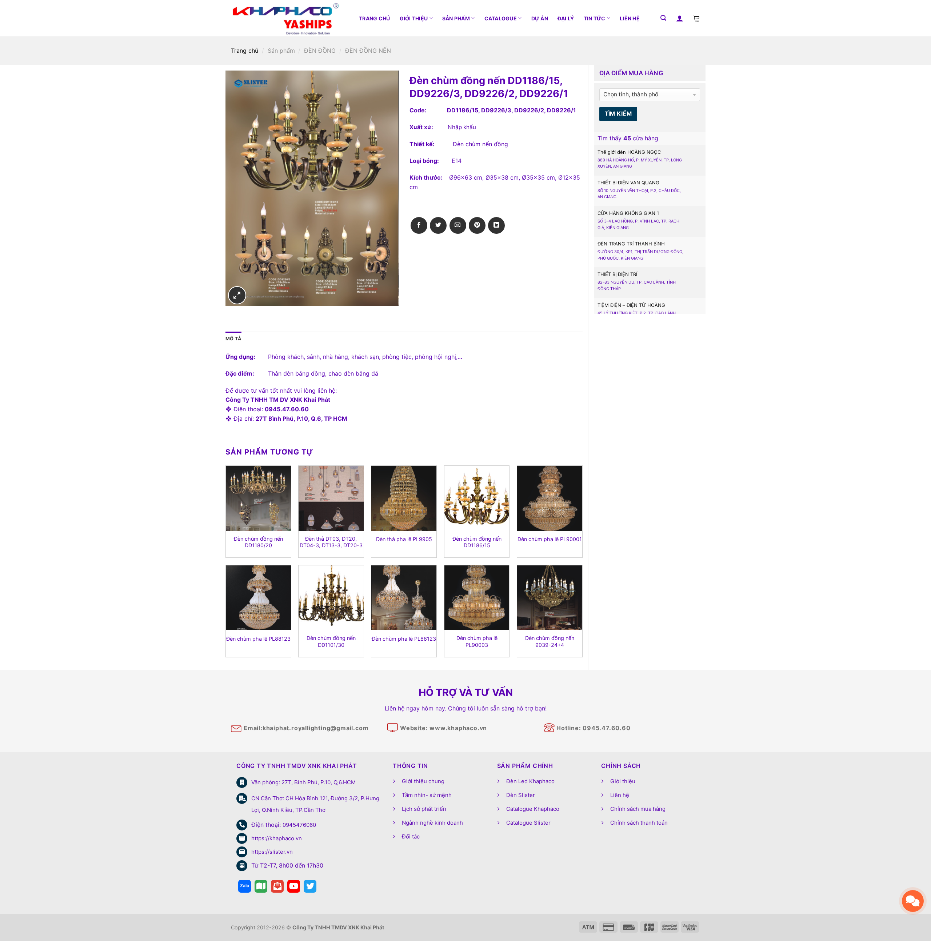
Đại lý (566, 18)
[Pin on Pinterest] (477, 225)
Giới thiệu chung (423, 781)
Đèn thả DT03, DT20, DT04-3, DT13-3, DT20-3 (331, 542)
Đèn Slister (520, 795)
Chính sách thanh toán (639, 822)
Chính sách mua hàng (638, 808)
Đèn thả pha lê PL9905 (404, 539)
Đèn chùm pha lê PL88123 (258, 639)
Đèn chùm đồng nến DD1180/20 (258, 542)
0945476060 (299, 824)
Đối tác (411, 836)
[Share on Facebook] (419, 225)
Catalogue (500, 18)
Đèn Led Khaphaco (530, 781)
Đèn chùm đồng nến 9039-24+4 (549, 641)
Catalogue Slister (528, 822)
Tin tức (595, 18)
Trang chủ (374, 18)
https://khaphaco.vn (276, 838)
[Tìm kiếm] (663, 18)
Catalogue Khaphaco (532, 808)
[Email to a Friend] (458, 225)
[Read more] (244, 886)
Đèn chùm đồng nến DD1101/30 (331, 641)
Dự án (539, 18)
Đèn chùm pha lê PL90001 (550, 539)
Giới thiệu (414, 18)
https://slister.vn (272, 851)
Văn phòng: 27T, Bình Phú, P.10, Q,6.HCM (303, 782)
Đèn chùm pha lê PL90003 (477, 641)
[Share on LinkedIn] (496, 225)
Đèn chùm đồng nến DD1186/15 (477, 542)
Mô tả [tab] (233, 338)
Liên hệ (630, 18)
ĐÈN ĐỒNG (320, 50)
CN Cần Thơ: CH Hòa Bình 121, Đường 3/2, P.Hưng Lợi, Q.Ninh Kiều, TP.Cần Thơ (315, 804)
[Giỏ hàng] (696, 18)
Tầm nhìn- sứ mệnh (427, 795)
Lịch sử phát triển (424, 808)
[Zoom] (237, 295)
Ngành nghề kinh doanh (432, 822)
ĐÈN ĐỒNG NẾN (368, 50)
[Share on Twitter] (438, 225)
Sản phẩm (456, 18)
